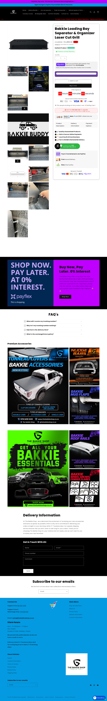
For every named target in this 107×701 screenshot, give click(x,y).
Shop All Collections (75, 605)
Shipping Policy (12, 673)
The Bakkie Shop (16, 697)
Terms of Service (13, 664)
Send (28, 571)
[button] (33, 10)
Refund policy (31, 697)
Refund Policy (12, 670)
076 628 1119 (24, 612)
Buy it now (73, 86)
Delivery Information (75, 614)
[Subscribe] (66, 591)
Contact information (70, 697)
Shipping (57, 44)
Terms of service (49, 697)
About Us (72, 608)
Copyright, (23, 697)
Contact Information (75, 617)
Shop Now (65, 297)
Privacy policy (39, 697)
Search (10, 658)
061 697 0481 (21, 606)
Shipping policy (59, 697)
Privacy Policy (73, 611)
